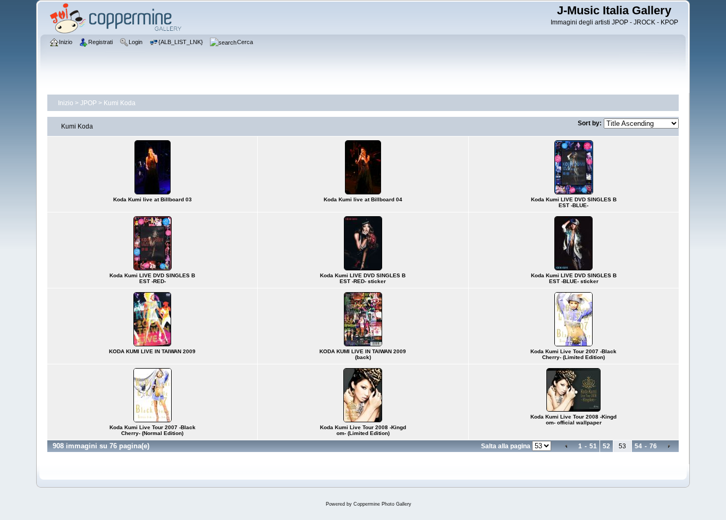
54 (638, 446)
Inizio (65, 103)
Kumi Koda (120, 103)
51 (593, 446)
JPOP (88, 103)
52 (606, 446)
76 (653, 446)
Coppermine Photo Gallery (382, 504)
